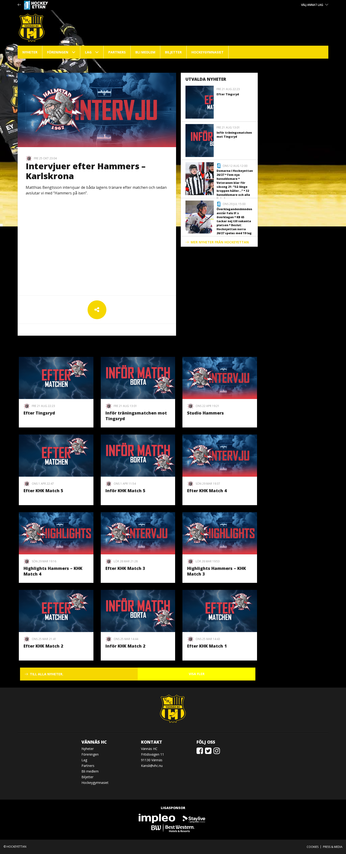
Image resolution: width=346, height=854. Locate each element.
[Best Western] (173, 828)
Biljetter (173, 52)
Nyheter (29, 52)
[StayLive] (194, 818)
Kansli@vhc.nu (152, 765)
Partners (117, 52)
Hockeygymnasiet (207, 52)
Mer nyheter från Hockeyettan (220, 242)
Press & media (332, 847)
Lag (88, 52)
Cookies (312, 847)
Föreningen (57, 52)
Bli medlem (145, 52)
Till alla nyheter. (46, 674)
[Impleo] (157, 818)
